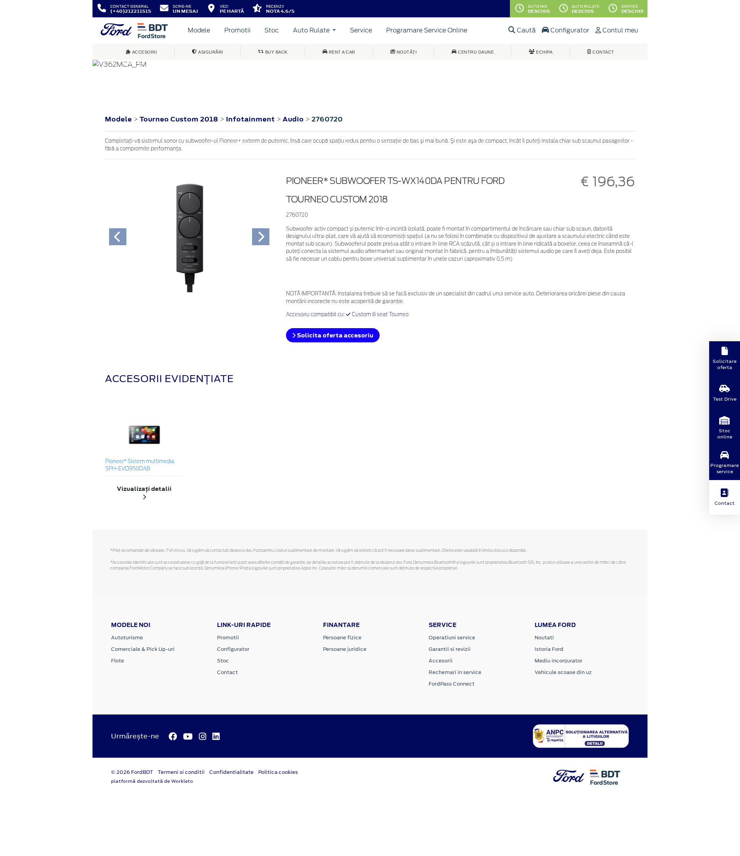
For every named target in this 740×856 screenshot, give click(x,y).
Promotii (237, 30)
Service (361, 30)
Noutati (544, 637)
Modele (199, 30)
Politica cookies (278, 772)
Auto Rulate (312, 30)
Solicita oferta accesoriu (334, 335)
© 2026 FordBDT (132, 772)
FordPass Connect (451, 683)
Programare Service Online (426, 30)
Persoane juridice (345, 649)
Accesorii (440, 660)
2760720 (327, 119)
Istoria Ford (549, 649)
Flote (117, 660)
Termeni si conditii (181, 772)
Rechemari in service (455, 672)
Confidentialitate (231, 772)
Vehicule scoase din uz (563, 672)
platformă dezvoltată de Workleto (152, 781)
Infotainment (251, 119)
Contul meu (619, 30)
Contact (227, 672)
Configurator (569, 30)
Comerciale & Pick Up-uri (143, 649)
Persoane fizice (342, 637)
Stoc (271, 30)
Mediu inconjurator (558, 660)
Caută (525, 30)
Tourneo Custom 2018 (179, 119)
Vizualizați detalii (144, 489)
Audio (294, 119)
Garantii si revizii (450, 649)
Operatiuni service (452, 637)
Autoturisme (127, 637)
